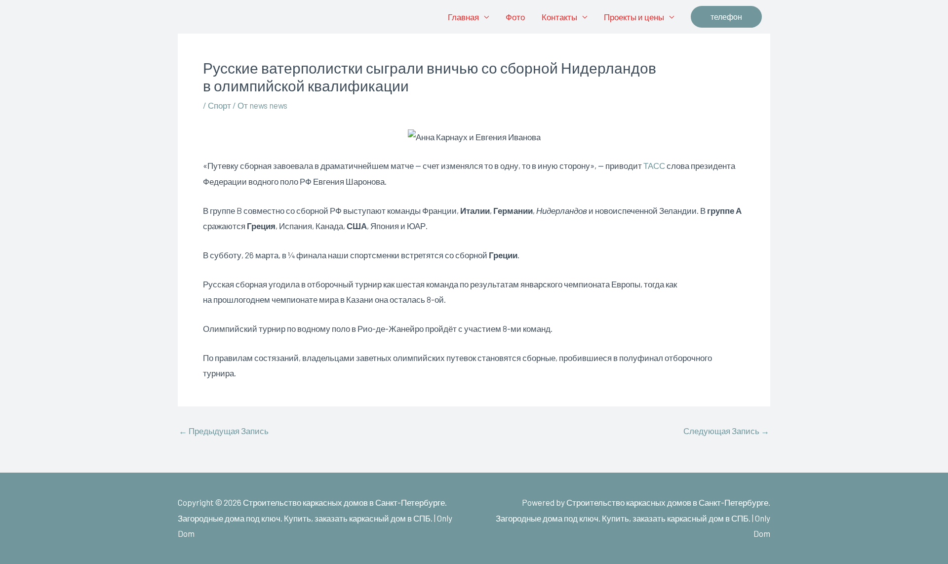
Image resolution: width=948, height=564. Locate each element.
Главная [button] (463, 17)
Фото (515, 17)
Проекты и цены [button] (634, 17)
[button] (726, 17)
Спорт (219, 105)
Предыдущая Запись (224, 431)
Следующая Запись (726, 431)
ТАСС (654, 165)
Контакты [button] (559, 17)
